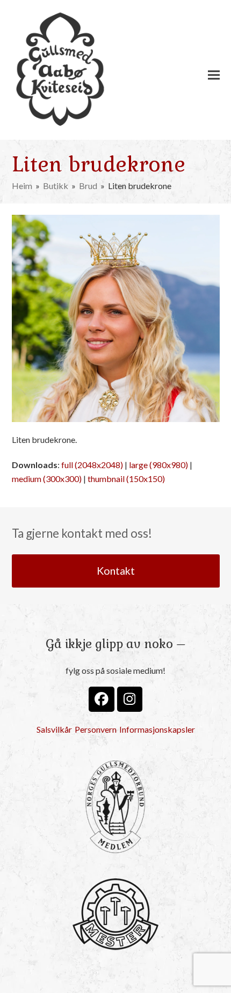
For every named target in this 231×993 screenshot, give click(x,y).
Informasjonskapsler (157, 729)
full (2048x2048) (92, 465)
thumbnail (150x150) (126, 478)
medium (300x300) (47, 478)
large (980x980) (158, 465)
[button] (214, 74)
